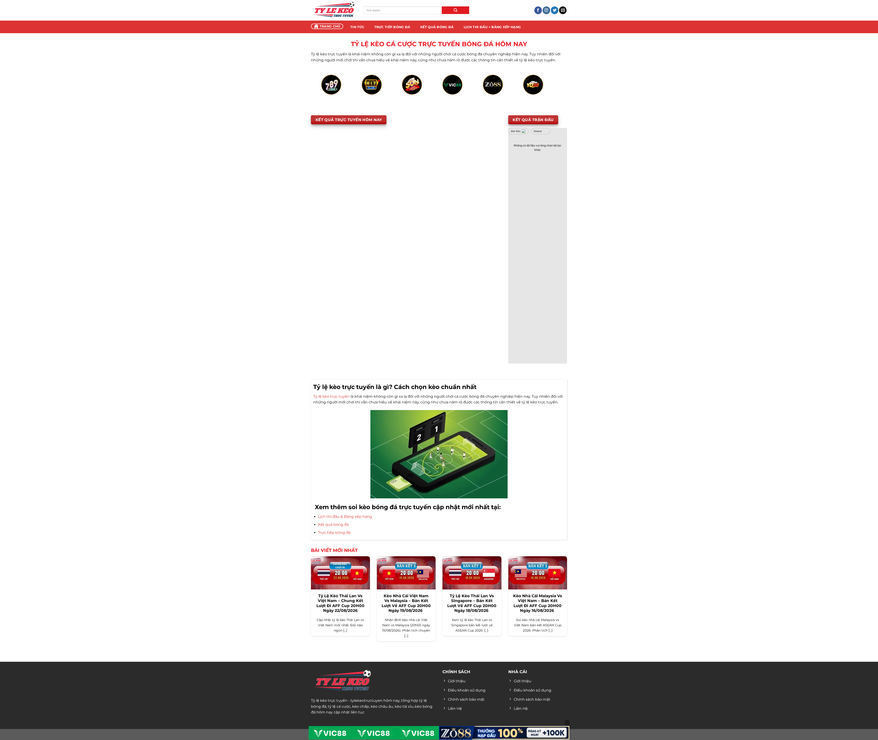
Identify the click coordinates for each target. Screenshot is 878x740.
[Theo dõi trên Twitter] (554, 10)
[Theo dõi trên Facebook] (538, 10)
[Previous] (328, 89)
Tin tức (357, 27)
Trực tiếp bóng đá (334, 532)
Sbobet (538, 131)
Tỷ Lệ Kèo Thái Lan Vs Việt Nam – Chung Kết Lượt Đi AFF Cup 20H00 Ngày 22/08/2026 (340, 603)
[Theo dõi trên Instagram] (546, 10)
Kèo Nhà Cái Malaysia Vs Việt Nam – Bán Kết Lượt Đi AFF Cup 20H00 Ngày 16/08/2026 (537, 603)
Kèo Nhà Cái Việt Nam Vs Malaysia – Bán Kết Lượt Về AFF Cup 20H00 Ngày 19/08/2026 (406, 603)
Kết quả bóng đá (333, 524)
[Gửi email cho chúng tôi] (563, 10)
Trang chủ (330, 26)
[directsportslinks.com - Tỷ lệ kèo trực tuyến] (334, 10)
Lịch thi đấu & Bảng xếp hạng (345, 516)
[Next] (550, 89)
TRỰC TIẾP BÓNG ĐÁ (392, 27)
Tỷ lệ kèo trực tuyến (331, 396)
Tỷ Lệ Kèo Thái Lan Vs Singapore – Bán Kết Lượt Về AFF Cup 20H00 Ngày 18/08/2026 (471, 603)
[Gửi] (455, 10)
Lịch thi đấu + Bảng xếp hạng (492, 27)
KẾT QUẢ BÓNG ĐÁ (437, 27)
